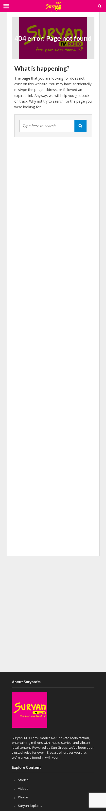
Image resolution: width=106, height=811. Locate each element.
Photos (23, 797)
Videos (23, 788)
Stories (23, 780)
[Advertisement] (53, 614)
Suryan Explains (30, 805)
